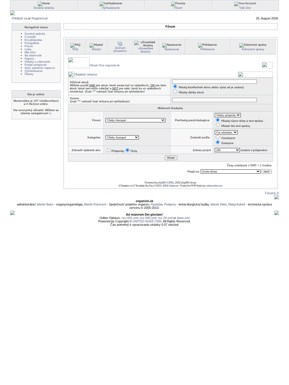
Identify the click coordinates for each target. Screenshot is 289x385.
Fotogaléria (32, 43)
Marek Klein (219, 204)
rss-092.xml (148, 218)
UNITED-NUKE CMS (147, 221)
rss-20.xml (165, 218)
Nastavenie (172, 49)
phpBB (161, 182)
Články (29, 74)
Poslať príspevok (36, 64)
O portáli (30, 36)
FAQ (75, 49)
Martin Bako (45, 204)
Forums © (272, 193)
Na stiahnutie (33, 55)
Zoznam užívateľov (120, 49)
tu (50, 113)
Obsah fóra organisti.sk (104, 65)
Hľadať (96, 49)
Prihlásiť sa (19, 18)
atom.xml (183, 218)
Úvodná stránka (44, 7)
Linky (28, 49)
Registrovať (40, 18)
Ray (151, 185)
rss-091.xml (130, 218)
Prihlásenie (207, 49)
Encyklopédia (33, 39)
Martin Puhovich (95, 204)
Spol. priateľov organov (40, 67)
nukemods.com (214, 185)
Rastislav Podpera (163, 204)
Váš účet (245, 7)
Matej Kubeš (237, 204)
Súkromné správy (253, 49)
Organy (29, 58)
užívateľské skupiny (145, 50)
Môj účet (30, 52)
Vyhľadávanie (111, 7)
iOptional (173, 185)
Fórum (178, 7)
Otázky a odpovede (37, 61)
